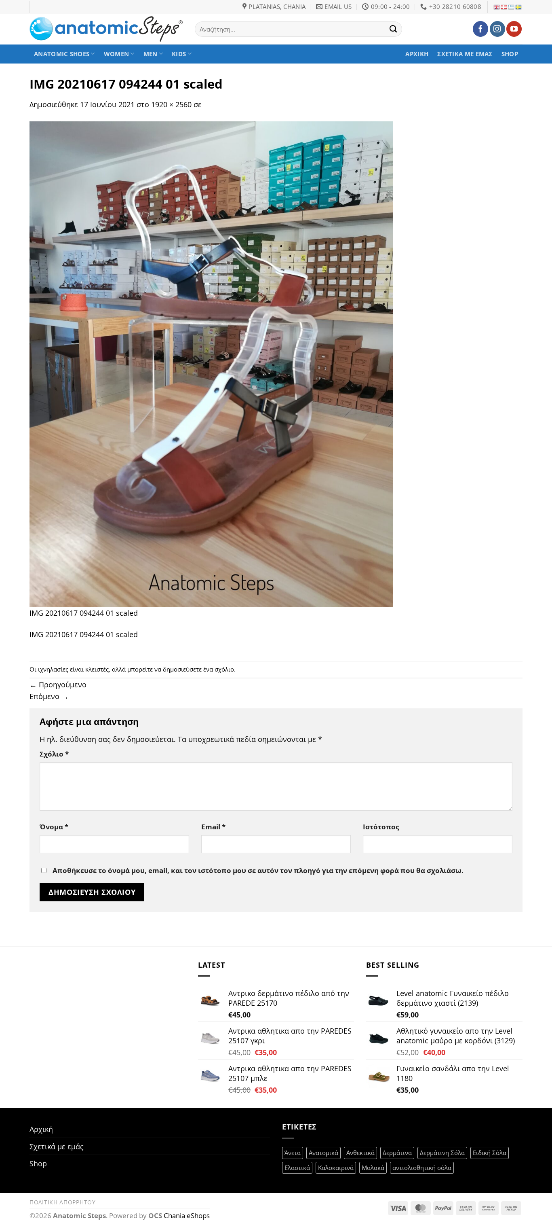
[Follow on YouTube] (514, 28)
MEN (150, 54)
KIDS (179, 54)
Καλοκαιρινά (336, 1167)
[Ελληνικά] (511, 7)
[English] (497, 7)
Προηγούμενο (57, 684)
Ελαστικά (297, 1167)
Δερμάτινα (397, 1153)
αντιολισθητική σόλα (421, 1167)
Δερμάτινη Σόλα (442, 1153)
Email (213, 826)
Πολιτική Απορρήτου (62, 1202)
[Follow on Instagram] (497, 28)
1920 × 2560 (171, 104)
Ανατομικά (323, 1153)
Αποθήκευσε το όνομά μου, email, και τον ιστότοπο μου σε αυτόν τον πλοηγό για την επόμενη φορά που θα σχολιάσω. (258, 870)
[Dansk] (504, 7)
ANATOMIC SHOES (61, 54)
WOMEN (116, 54)
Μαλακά (373, 1167)
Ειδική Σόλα (489, 1153)
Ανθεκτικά (360, 1153)
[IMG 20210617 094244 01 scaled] (211, 363)
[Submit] (393, 28)
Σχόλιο (54, 754)
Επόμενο (49, 696)
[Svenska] (519, 7)
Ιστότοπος (381, 826)
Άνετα (292, 1153)
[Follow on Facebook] (480, 28)
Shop (509, 54)
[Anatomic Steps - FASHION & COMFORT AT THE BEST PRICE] (106, 29)
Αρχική (416, 54)
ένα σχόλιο (218, 669)
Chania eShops (187, 1215)
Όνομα (54, 826)
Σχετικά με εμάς (464, 54)
